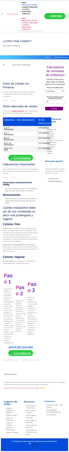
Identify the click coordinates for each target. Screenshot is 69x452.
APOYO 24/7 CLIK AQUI (21, 347)
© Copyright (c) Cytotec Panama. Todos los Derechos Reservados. (34, 441)
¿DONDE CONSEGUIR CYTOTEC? (29, 8)
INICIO (24, 18)
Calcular (54, 109)
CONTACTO (26, 14)
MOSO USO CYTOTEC (29, 20)
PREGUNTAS (26, 27)
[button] (30, 16)
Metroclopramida (11, 194)
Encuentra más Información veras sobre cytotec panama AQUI (24, 388)
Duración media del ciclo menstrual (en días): (55, 97)
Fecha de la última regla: (55, 87)
